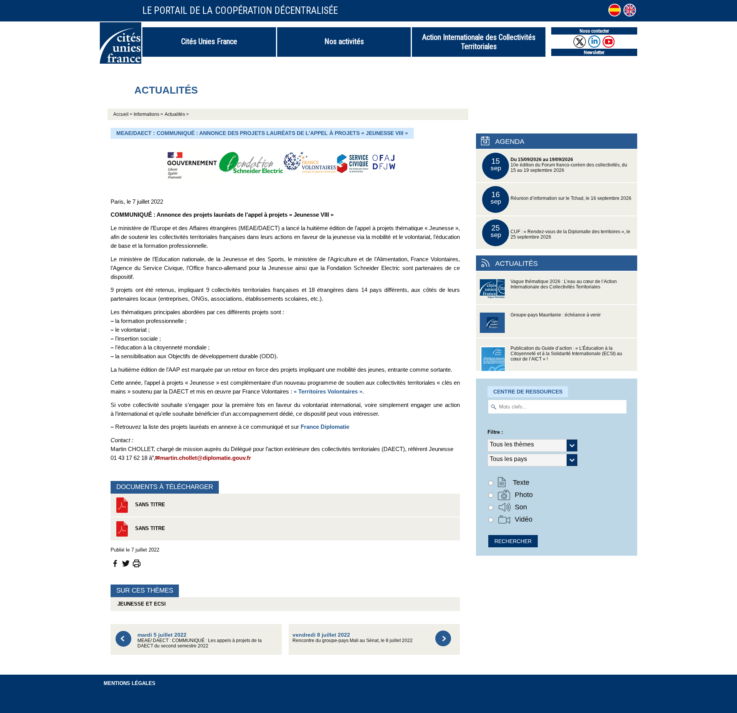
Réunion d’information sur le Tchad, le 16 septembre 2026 (561, 197)
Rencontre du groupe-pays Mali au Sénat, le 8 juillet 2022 (352, 637)
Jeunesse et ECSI (140, 604)
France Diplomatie (325, 426)
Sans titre (149, 504)
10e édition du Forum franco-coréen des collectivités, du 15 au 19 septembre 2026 (559, 165)
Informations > (148, 114)
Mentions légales (129, 683)
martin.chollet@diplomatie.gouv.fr (205, 457)
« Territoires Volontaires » (328, 391)
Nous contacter (594, 31)
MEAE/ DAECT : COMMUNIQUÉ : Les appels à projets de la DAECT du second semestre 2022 (199, 640)
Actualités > (177, 114)
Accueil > (123, 114)
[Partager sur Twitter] (126, 563)
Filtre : (495, 432)
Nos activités (344, 41)
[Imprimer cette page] (136, 563)
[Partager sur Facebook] (115, 563)
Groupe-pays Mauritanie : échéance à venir (556, 315)
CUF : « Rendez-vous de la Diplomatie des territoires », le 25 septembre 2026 (561, 231)
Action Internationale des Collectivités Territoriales (478, 42)
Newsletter (594, 52)
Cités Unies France (209, 41)
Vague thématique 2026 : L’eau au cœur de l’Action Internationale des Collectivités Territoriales (564, 284)
